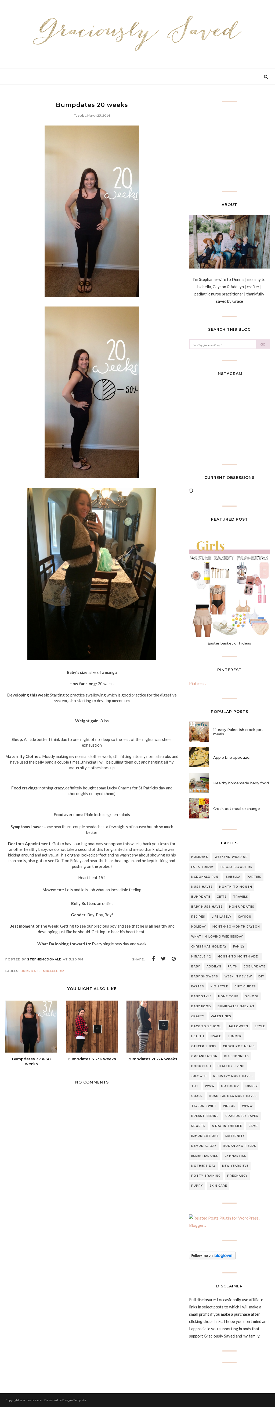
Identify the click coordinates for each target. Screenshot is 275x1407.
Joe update (254, 966)
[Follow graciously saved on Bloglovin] (212, 1257)
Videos (229, 1106)
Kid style (219, 986)
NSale (216, 1036)
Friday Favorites (236, 867)
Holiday (198, 926)
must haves (202, 887)
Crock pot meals (239, 1046)
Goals (196, 1096)
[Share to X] (163, 959)
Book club (201, 1066)
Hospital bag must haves (233, 1096)
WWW (210, 1086)
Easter (197, 986)
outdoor (230, 1086)
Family (239, 946)
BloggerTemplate (74, 1400)
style (260, 1026)
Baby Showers (204, 976)
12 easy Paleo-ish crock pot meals (238, 731)
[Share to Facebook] (153, 959)
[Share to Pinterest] (173, 959)
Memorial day (203, 1146)
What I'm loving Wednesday (217, 936)
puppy (197, 1185)
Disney (251, 1086)
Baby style (201, 996)
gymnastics (235, 1156)
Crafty (197, 1016)
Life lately (221, 916)
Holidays (199, 857)
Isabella (232, 877)
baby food (201, 1006)
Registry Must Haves (233, 1076)
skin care (218, 1185)
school (252, 996)
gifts (222, 896)
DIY (261, 976)
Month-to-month (235, 887)
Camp (253, 1126)
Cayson (244, 916)
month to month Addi (239, 956)
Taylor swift (203, 1106)
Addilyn (214, 966)
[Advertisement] (92, 1256)
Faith (233, 966)
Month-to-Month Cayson (236, 926)
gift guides (245, 986)
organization (204, 1056)
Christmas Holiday (209, 946)
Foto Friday (202, 867)
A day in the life (227, 1126)
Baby (195, 966)
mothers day (203, 1166)
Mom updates (241, 906)
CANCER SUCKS (203, 1046)
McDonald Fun (204, 877)
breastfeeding (205, 1116)
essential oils (204, 1156)
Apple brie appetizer (232, 757)
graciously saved (242, 1116)
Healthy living (231, 1066)
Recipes (198, 916)
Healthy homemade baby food (241, 783)
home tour (228, 996)
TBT (194, 1086)
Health (197, 1036)
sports (198, 1126)
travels (240, 896)
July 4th (199, 1076)
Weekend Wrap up (231, 857)
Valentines (221, 1016)
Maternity (235, 1136)
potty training (206, 1176)
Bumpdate (31, 971)
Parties (254, 877)
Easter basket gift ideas (229, 643)
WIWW (247, 1106)
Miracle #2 (53, 971)
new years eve (235, 1166)
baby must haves (207, 906)
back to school (206, 1026)
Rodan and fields (239, 1146)
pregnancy (237, 1176)
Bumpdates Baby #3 (236, 1006)
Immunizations (205, 1136)
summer (234, 1036)
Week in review (238, 976)
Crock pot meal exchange (236, 808)
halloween (238, 1026)
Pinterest (197, 683)
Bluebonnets (236, 1056)
